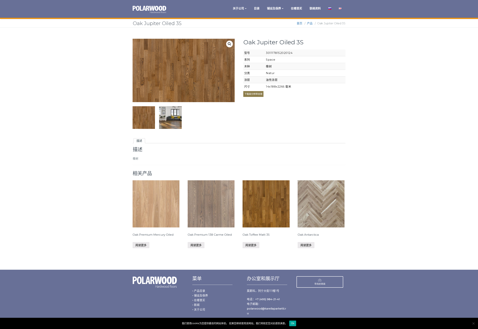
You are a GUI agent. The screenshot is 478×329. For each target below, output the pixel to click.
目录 (257, 8)
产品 (310, 23)
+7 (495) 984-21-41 (267, 299)
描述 (139, 141)
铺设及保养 (274, 8)
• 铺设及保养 (200, 295)
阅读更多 (141, 245)
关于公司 (238, 8)
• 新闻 (196, 305)
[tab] (139, 140)
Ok (292, 323)
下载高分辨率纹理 (253, 94)
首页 (299, 23)
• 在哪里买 (198, 300)
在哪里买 (296, 8)
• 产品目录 (198, 291)
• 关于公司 (198, 309)
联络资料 (315, 8)
